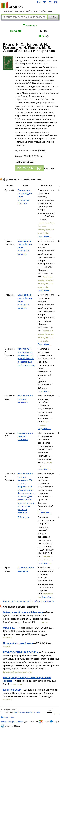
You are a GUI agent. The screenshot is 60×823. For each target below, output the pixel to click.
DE (44, 2)
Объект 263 (9, 628)
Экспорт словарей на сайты (12, 722)
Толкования (30, 25)
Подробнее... (44, 236)
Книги (44, 30)
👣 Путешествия (7, 717)
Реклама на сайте (33, 712)
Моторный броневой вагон (18, 643)
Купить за (29, 168)
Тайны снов (23, 517)
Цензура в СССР (12, 690)
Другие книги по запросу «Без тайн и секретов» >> (28, 601)
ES (50, 2)
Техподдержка (19, 712)
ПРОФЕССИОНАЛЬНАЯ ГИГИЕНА (21, 652)
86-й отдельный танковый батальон (23, 612)
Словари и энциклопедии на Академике (26, 11)
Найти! (53, 17)
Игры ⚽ (44, 36)
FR (55, 2)
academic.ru (12, 5)
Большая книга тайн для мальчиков (25, 398)
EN (38, 2)
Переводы (16, 30)
